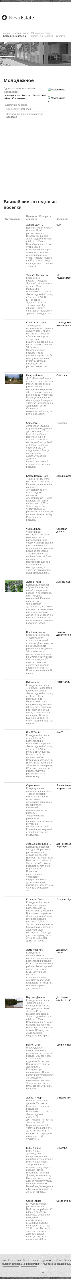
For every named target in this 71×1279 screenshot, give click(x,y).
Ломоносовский (34, 949)
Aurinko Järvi (33, 224)
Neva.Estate (22, 17)
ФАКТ (59, 224)
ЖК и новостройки (41, 33)
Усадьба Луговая (35, 275)
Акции (6, 33)
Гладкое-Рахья (34, 375)
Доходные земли (62, 951)
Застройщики (20, 33)
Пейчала (31, 682)
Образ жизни (33, 785)
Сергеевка (32, 423)
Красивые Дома (35, 899)
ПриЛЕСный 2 (34, 732)
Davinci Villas (33, 1044)
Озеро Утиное (33, 1200)
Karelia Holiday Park (37, 476)
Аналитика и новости (41, 36)
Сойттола (61, 375)
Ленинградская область (17, 95)
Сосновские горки (36, 322)
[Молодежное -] (57, 91)
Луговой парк (33, 581)
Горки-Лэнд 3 (33, 1148)
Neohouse (11, 117)
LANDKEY (62, 1148)
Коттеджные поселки (14, 36)
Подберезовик (34, 632)
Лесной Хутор (34, 1097)
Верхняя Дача (34, 997)
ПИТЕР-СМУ (63, 682)
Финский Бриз (34, 529)
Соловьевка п (19, 98)
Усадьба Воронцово (37, 843)
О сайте (60, 36)
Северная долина (61, 530)
